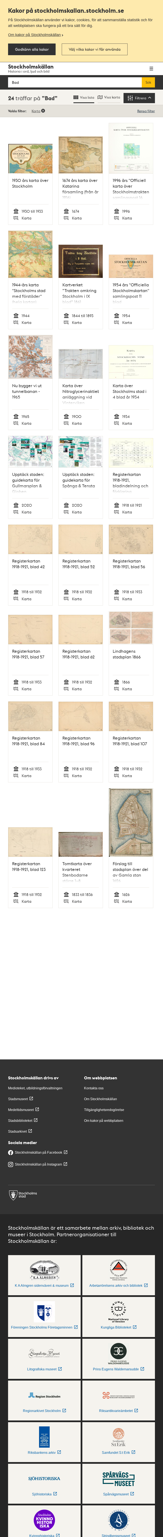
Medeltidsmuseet (21, 1110)
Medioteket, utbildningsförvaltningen (35, 1088)
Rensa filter (146, 111)
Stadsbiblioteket (20, 1120)
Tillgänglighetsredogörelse (104, 1110)
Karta (36, 111)
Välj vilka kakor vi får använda (95, 49)
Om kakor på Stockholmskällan (34, 35)
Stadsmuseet (18, 1099)
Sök (148, 82)
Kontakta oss (94, 1088)
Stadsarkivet (17, 1131)
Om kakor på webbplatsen (103, 1120)
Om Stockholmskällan (100, 1099)
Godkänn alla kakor (32, 49)
